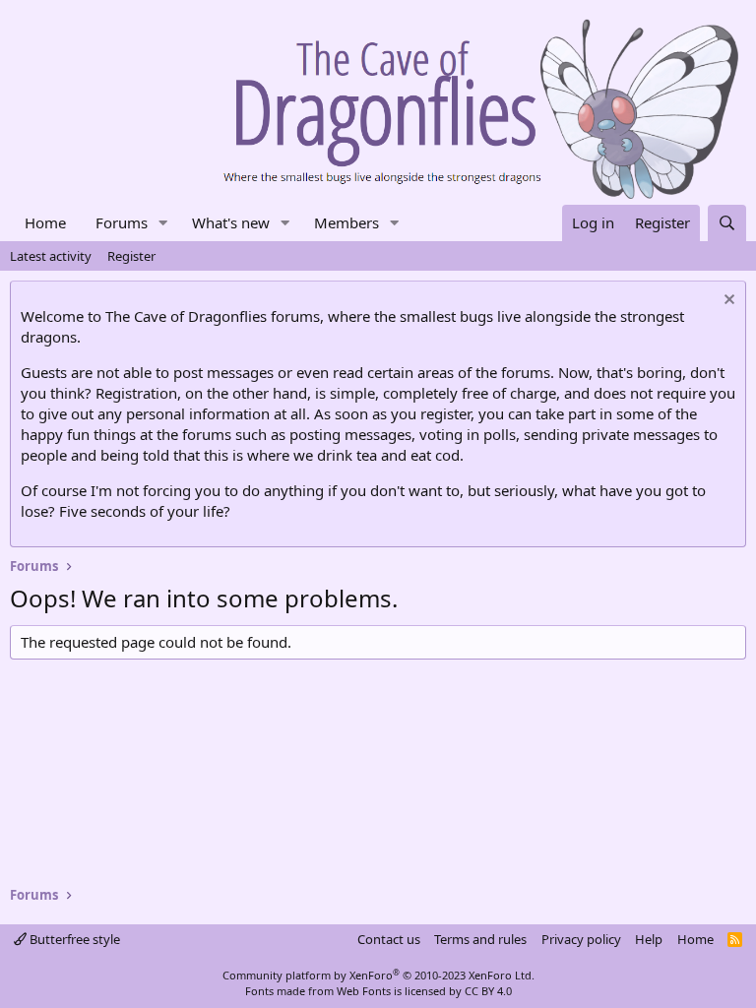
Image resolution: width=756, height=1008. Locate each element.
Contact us (388, 939)
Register (131, 256)
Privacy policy (581, 939)
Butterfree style (73, 939)
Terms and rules (480, 939)
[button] (163, 223)
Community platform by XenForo (378, 975)
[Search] (727, 223)
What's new (231, 222)
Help (648, 939)
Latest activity (51, 256)
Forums (121, 222)
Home (45, 222)
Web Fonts (364, 990)
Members (346, 222)
